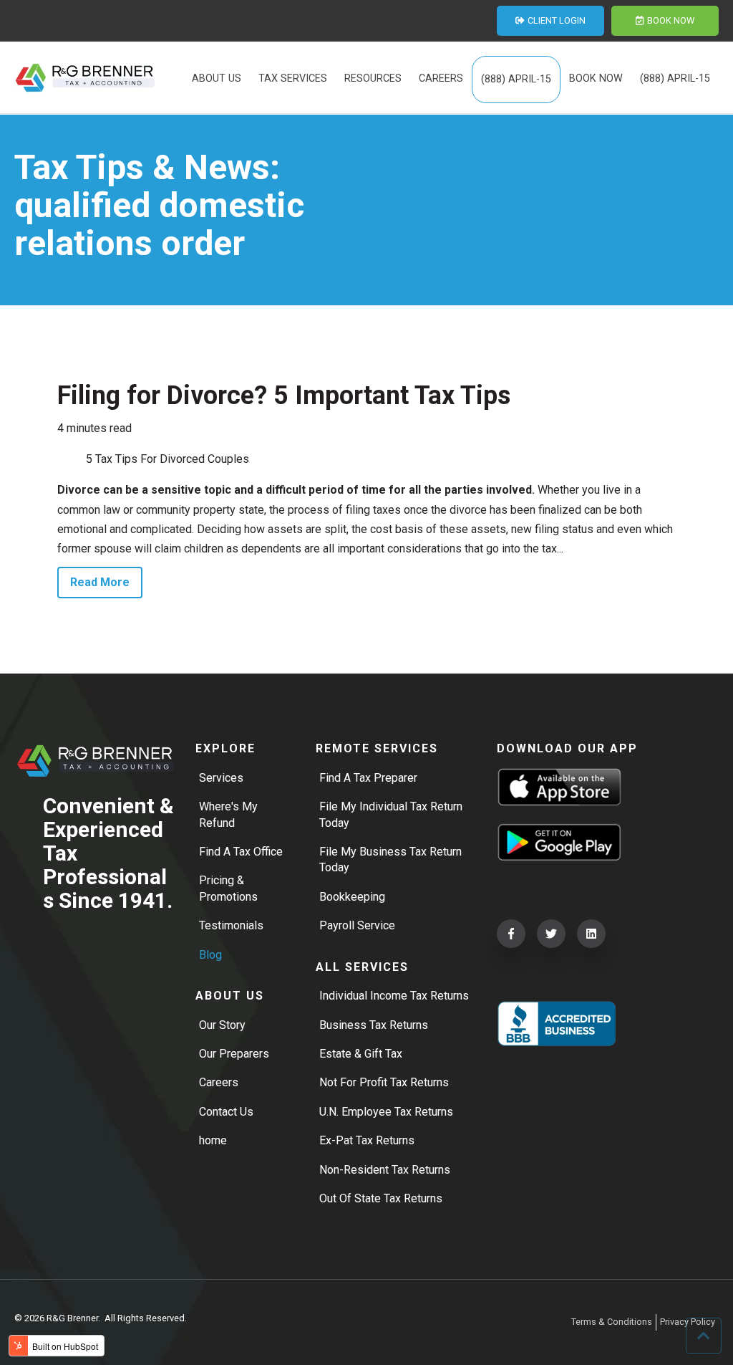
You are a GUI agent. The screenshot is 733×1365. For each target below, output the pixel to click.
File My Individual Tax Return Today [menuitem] (390, 814)
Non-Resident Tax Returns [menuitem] (384, 1170)
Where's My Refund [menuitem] (228, 814)
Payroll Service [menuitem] (357, 925)
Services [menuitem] (221, 778)
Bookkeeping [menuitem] (352, 897)
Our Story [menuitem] (222, 1025)
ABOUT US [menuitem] (216, 78)
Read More (100, 582)
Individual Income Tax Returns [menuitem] (394, 995)
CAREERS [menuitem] (441, 78)
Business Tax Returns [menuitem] (373, 1025)
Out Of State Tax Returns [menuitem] (380, 1198)
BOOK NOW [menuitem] (596, 78)
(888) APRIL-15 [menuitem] (516, 79)
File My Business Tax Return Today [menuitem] (390, 859)
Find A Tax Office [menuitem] (241, 851)
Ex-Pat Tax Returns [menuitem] (366, 1140)
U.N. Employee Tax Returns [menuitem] (386, 1112)
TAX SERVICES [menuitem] (292, 78)
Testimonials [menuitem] (231, 925)
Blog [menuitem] (210, 955)
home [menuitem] (213, 1140)
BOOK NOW (670, 20)
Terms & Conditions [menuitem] (611, 1321)
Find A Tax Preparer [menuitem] (368, 778)
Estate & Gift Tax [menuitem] (360, 1053)
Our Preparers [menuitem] (234, 1053)
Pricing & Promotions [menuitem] (228, 888)
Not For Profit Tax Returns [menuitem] (384, 1082)
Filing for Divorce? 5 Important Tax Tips (283, 395)
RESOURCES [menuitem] (373, 78)
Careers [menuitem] (218, 1082)
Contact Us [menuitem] (226, 1112)
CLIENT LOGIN (557, 20)
